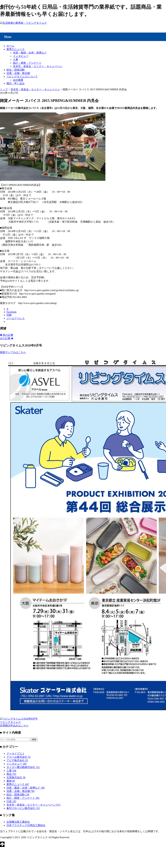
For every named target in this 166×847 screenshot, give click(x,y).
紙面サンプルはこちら (13, 352)
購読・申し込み (15, 83)
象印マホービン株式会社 (23, 808)
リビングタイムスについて (22, 76)
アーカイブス (15, 753)
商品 (11, 774)
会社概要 (18, 80)
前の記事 (7, 335)
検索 (34, 739)
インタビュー (21, 56)
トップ (4, 89)
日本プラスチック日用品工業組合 (25, 825)
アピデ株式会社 (17, 760)
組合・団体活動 (15, 69)
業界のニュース (15, 49)
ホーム (10, 45)
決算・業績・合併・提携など (30, 52)
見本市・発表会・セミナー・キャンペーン (37, 66)
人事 (15, 59)
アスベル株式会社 (18, 757)
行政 (11, 801)
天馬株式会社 (15, 777)
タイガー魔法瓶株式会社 (23, 767)
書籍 (10, 780)
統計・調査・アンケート (27, 63)
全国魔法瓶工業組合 (18, 821)
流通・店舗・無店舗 (18, 73)
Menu (7, 36)
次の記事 (5, 338)
